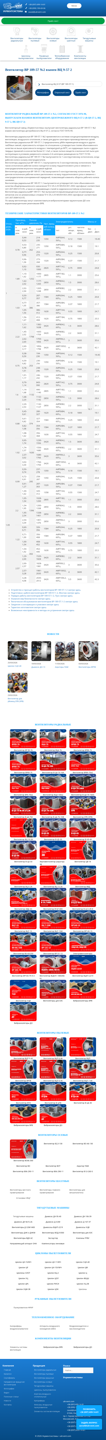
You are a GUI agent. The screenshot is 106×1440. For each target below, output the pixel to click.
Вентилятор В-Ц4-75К (23, 817)
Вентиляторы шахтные (71, 39)
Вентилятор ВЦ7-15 (23, 931)
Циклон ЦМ (83, 1267)
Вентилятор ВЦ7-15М (53, 931)
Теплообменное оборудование (62, 57)
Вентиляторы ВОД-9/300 (53, 1232)
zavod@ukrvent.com (37, 12)
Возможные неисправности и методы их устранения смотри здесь (42, 610)
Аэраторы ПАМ (61, 667)
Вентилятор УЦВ (23, 1000)
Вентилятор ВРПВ (23, 1080)
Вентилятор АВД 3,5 (23, 909)
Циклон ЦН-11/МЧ (53, 1262)
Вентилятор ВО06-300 (23, 1160)
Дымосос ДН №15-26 (23, 1222)
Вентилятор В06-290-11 (23, 1171)
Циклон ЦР (23, 1267)
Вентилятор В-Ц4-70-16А (53, 772)
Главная (7, 1370)
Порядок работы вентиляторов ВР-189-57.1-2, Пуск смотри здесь (42, 595)
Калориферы (39, 1400)
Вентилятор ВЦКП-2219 (82, 976)
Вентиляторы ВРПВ (87, 667)
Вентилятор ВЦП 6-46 (53, 1058)
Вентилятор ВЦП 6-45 (53, 1080)
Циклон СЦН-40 (14, 666)
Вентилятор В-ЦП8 (53, 1103)
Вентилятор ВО (23, 1166)
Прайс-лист (53, 21)
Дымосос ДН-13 (38, 667)
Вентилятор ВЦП (82, 1058)
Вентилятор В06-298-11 (53, 1171)
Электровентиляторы (82, 953)
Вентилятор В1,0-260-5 (83, 1171)
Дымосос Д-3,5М (53, 1222)
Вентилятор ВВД (82, 886)
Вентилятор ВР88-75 (83, 750)
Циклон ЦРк (23, 1284)
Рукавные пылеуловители (44, 57)
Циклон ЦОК (53, 1289)
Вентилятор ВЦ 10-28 (23, 839)
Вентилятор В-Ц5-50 (23, 861)
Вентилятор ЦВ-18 (83, 861)
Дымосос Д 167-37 (83, 1222)
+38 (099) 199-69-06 (37, 8)
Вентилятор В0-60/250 (23, 953)
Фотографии (43, 92)
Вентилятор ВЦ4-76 (53, 750)
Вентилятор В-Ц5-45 (83, 839)
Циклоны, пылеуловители (45, 1390)
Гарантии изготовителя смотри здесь (28, 607)
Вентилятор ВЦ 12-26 (53, 886)
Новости (7, 1400)
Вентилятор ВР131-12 (53, 953)
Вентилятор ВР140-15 (82, 931)
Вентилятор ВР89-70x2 (83, 772)
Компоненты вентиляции (80, 57)
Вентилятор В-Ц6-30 (83, 1103)
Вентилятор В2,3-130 (53, 1160)
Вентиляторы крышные (44, 1378)
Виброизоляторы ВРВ (82, 1000)
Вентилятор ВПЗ (23, 1103)
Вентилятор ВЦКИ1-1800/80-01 (52, 977)
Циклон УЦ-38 (83, 1284)
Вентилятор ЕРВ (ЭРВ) (82, 817)
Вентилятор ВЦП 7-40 (82, 1080)
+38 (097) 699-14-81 (37, 4)
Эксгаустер (53, 1238)
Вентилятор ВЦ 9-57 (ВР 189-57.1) (58, 84)
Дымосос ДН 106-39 (82, 1216)
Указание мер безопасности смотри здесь (30, 598)
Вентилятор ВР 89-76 (23, 750)
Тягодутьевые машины (89, 39)
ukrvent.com (68, 1401)
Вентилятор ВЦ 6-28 (23, 886)
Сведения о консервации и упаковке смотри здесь (35, 604)
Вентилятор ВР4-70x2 (23, 795)
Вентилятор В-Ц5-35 (53, 839)
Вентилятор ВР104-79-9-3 (23, 976)
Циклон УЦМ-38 (23, 1289)
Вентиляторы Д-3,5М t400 (23, 1227)
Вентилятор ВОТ (53, 1166)
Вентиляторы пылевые (35, 39)
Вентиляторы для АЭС (53, 1000)
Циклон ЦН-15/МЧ (23, 1262)
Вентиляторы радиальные (16, 39)
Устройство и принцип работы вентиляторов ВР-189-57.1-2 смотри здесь (46, 590)
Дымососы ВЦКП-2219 (53, 1227)
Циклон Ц (83, 1273)
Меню (74, 6)
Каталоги (7, 1374)
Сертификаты (9, 1378)
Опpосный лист (62, 92)
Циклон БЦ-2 (53, 1273)
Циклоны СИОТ (23, 1273)
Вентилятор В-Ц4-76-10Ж (53, 817)
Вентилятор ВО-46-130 (83, 1160)
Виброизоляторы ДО (23, 1023)
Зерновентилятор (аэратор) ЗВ (52, 863)
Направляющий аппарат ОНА (23, 1243)
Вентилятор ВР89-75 (23, 772)
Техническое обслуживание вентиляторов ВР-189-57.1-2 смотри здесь (44, 601)
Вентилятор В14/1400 (53, 909)
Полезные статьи (11, 1396)
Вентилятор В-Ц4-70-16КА (82, 795)
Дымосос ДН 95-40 (53, 1216)
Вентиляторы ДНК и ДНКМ (23, 1232)
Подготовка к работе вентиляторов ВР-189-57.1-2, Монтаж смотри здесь (45, 593)
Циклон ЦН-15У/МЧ (53, 1267)
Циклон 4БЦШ (83, 1278)
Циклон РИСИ (53, 1284)
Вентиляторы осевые (53, 39)
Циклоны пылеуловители (25, 57)
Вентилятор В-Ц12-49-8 (82, 909)
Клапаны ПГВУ (82, 1238)
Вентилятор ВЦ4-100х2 (53, 795)
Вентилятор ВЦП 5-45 (23, 1058)
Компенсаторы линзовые (53, 1243)
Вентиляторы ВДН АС (23, 1238)
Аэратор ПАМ (83, 1166)
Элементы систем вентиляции (47, 1411)
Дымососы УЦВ (82, 1227)
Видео (6, 1392)
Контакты (8, 1404)
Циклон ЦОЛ (53, 1278)
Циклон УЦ (23, 1278)
